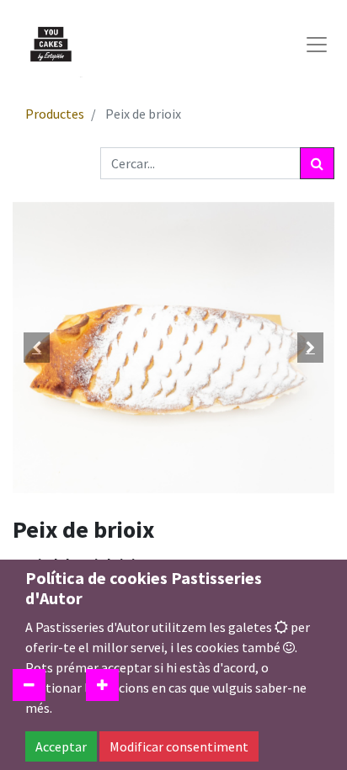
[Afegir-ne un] (102, 685)
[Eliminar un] (29, 685)
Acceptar (61, 746)
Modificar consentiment (178, 746)
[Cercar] (317, 163)
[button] (37, 347)
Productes (54, 113)
